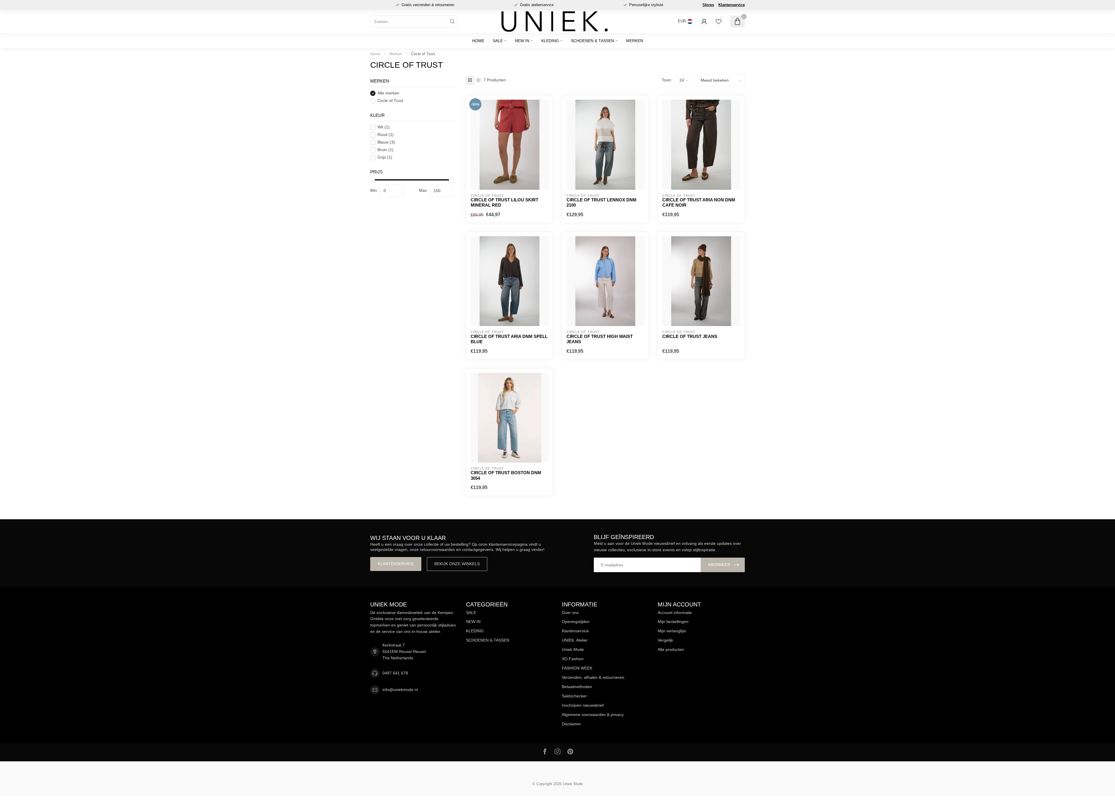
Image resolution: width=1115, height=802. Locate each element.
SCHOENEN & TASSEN (592, 40)
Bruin (385, 150)
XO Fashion (573, 658)
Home (478, 40)
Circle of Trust (423, 54)
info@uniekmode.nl (400, 689)
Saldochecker (574, 696)
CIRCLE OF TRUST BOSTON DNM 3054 (506, 475)
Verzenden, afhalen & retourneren (593, 677)
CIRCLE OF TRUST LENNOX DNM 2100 (601, 202)
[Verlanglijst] (719, 21)
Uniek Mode (573, 649)
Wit (383, 127)
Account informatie (675, 612)
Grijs (384, 157)
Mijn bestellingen (673, 621)
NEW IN (522, 40)
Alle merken (388, 93)
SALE (498, 40)
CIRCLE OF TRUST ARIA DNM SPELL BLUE (509, 339)
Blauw (386, 142)
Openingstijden (575, 621)
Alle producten (671, 649)
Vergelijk (665, 640)
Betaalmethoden (577, 686)
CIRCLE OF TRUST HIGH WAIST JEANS (600, 339)
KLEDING (550, 40)
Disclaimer (571, 724)
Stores (708, 5)
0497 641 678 (395, 673)
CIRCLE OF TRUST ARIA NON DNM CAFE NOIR (698, 202)
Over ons (570, 612)
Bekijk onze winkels (457, 563)
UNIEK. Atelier (575, 640)
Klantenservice (731, 5)
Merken (634, 40)
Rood (385, 135)
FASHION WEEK (577, 668)
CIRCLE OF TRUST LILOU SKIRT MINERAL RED (504, 202)
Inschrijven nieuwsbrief (583, 705)
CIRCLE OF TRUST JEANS (689, 336)
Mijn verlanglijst (672, 631)
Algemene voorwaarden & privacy (593, 714)
